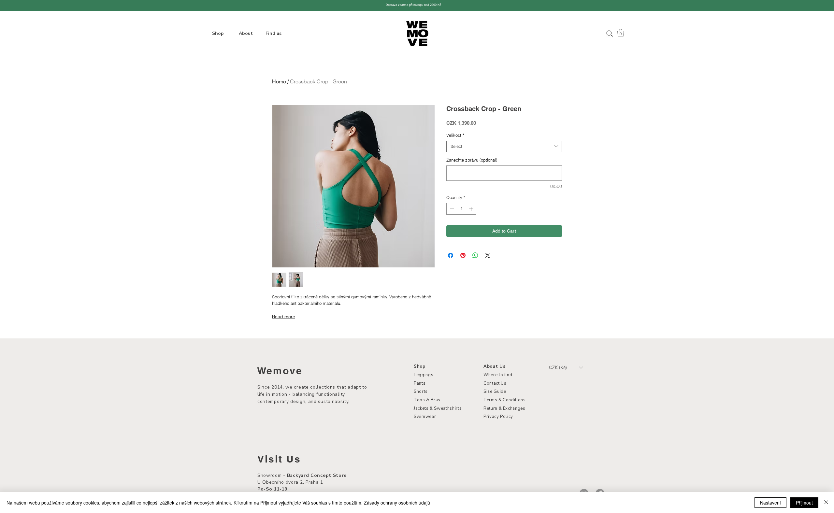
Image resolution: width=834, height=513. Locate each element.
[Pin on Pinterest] (463, 255)
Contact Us (495, 383)
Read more (283, 317)
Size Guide (494, 391)
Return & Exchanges (504, 408)
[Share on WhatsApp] (475, 255)
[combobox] (504, 146)
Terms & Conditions (504, 400)
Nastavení (770, 502)
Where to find (497, 375)
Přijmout (804, 502)
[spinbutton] (461, 208)
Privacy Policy (498, 417)
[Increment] (472, 208)
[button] (620, 33)
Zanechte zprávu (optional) (471, 160)
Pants (419, 383)
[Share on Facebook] (450, 255)
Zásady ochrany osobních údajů (397, 502)
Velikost (455, 135)
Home (279, 81)
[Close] (826, 502)
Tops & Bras (427, 400)
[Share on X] (488, 255)
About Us (494, 366)
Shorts (421, 391)
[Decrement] (451, 208)
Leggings (423, 375)
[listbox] (566, 367)
